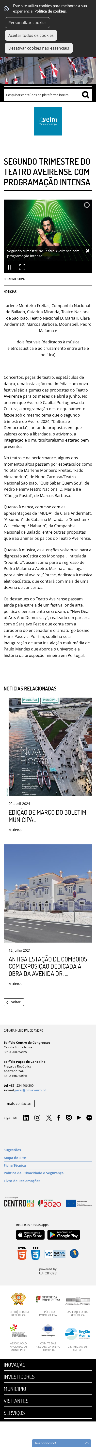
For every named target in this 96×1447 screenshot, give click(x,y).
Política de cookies (50, 11)
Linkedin (26, 1118)
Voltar (16, 1002)
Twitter (49, 1118)
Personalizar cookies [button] (27, 22)
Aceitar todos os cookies (31, 35)
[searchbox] (48, 95)
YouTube (79, 1119)
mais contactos (19, 1103)
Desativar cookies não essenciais (38, 48)
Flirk (89, 1118)
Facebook (58, 1118)
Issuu (69, 1118)
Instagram (37, 1118)
